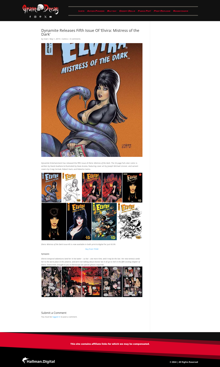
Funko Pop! (144, 11)
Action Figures (95, 11)
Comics (65, 39)
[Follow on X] (45, 17)
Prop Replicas (162, 11)
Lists (81, 11)
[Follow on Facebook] (30, 17)
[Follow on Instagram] (35, 17)
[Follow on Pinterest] (40, 17)
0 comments (75, 39)
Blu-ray (111, 11)
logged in (56, 317)
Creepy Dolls (127, 11)
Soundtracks (180, 11)
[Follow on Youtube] (51, 17)
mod (46, 39)
